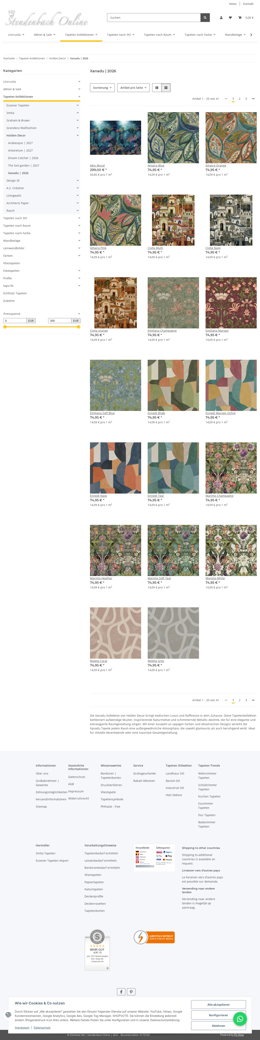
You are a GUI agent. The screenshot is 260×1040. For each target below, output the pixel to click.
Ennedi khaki (156, 413)
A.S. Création (15, 188)
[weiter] (253, 98)
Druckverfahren (111, 785)
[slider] (5, 327)
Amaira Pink (98, 248)
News (233, 4)
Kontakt (248, 4)
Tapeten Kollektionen (18, 97)
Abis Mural (97, 165)
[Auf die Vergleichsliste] (123, 119)
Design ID (13, 180)
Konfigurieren (218, 1015)
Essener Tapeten (17, 105)
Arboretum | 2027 (20, 150)
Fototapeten (11, 271)
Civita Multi (155, 248)
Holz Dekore (174, 795)
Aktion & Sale (12, 89)
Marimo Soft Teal (159, 578)
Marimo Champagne (219, 496)
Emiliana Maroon (217, 331)
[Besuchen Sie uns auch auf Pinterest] (131, 991)
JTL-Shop (239, 1035)
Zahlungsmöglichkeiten (51, 792)
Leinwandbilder (14, 248)
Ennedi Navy (98, 496)
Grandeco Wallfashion (21, 128)
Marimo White (215, 578)
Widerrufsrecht (78, 798)
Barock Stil (173, 781)
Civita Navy (213, 248)
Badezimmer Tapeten (207, 824)
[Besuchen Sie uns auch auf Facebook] (121, 991)
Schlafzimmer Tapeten (207, 787)
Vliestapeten (11, 263)
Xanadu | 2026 (18, 173)
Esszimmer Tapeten (205, 806)
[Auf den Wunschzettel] (134, 119)
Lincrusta (9, 81)
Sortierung (100, 88)
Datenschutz (42, 1027)
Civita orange (99, 331)
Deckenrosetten (95, 904)
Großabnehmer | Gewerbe (47, 783)
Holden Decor (16, 135)
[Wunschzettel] (230, 18)
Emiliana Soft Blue (102, 413)
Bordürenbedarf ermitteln (102, 868)
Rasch (10, 210)
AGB (71, 784)
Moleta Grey (156, 661)
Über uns (42, 773)
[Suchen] (205, 17)
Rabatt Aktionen (144, 781)
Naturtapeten (93, 889)
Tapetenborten (94, 911)
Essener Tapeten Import (52, 860)
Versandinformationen (51, 799)
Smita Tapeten (45, 853)
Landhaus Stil (175, 773)
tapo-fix (8, 286)
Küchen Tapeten (209, 796)
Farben (8, 256)
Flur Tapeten (207, 815)
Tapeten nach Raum (17, 226)
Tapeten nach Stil (15, 218)
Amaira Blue (156, 165)
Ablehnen (218, 1025)
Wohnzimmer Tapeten (207, 775)
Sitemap (41, 806)
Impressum (22, 1027)
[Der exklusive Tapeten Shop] (46, 18)
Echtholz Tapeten (15, 293)
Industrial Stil (175, 788)
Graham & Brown (18, 120)
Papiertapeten (94, 882)
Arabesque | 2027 (20, 143)
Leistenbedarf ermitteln (100, 860)
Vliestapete (108, 792)
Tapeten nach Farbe (16, 233)
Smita (10, 113)
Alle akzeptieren (218, 1004)
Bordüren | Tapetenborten (111, 775)
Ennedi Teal (156, 496)
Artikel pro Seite (131, 88)
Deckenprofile (93, 896)
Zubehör (9, 301)
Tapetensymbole (112, 799)
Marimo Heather (101, 578)
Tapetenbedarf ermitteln (101, 853)
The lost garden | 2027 (23, 165)
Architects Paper (17, 203)
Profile (7, 278)
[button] (221, 18)
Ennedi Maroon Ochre (221, 413)
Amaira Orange (216, 165)
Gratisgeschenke (144, 773)
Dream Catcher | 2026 (23, 158)
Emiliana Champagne (162, 331)
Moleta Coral (98, 661)
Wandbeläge (11, 241)
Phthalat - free (110, 806)
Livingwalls (13, 195)
